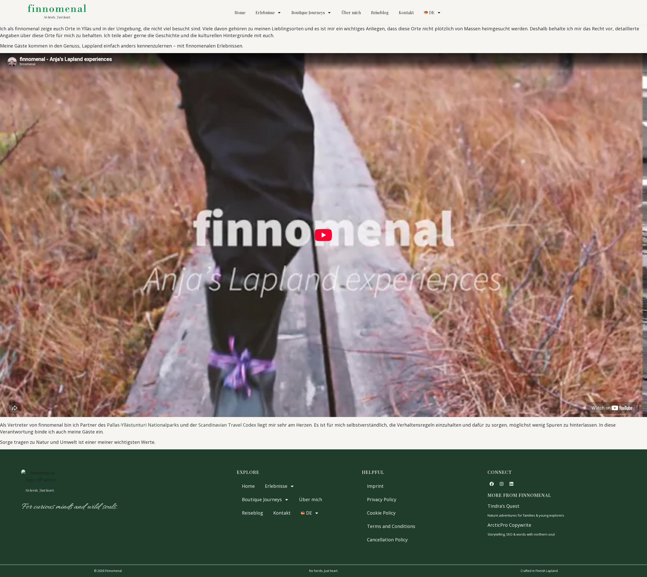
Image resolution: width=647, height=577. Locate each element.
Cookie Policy (381, 513)
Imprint (375, 486)
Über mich (351, 12)
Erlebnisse (265, 12)
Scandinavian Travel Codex (227, 425)
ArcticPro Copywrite (509, 525)
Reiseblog (380, 12)
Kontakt (406, 12)
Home (240, 12)
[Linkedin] (511, 483)
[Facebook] (492, 483)
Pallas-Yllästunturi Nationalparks (143, 425)
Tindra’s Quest (503, 506)
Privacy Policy (381, 499)
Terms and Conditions (391, 526)
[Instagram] (501, 483)
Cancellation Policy (387, 540)
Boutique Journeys (308, 12)
